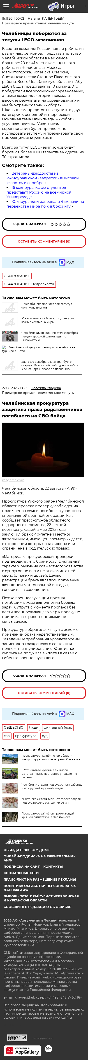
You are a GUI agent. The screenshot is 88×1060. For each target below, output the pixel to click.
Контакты (53, 867)
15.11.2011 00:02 (13, 18)
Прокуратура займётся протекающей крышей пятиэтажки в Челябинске (47, 815)
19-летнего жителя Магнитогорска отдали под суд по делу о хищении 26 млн (51, 800)
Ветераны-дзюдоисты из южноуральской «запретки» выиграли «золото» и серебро (43, 178)
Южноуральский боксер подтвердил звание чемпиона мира (47, 320)
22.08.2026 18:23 (14, 388)
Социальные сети (21, 873)
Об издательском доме (27, 850)
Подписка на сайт (22, 867)
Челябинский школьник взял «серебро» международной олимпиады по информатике (49, 336)
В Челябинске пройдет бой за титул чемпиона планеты (46, 305)
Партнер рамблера (42, 1038)
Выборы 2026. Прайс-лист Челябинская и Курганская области (41, 898)
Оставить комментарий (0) (44, 241)
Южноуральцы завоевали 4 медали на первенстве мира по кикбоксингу (45, 203)
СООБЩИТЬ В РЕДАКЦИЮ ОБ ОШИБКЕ (37, 907)
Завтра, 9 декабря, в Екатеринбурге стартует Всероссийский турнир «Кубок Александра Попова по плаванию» (49, 365)
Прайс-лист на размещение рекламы (40, 879)
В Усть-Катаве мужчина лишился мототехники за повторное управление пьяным (49, 773)
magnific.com (13, 480)
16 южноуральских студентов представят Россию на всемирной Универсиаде (39, 192)
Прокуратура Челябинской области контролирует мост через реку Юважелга (50, 757)
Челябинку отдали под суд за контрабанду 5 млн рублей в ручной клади (51, 786)
